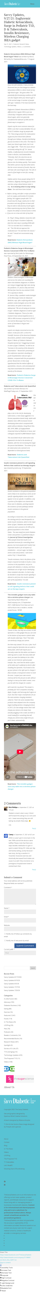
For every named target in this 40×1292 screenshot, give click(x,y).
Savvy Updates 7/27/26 (12, 987)
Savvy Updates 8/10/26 (12, 980)
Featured (16, 44)
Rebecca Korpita (24, 1120)
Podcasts (7, 1032)
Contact (6, 1142)
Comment (8, 887)
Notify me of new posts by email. (17, 941)
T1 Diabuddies (9, 1162)
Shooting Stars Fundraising (14, 1169)
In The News (8, 1022)
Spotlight (7, 1045)
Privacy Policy (10, 1236)
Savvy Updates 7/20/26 (12, 990)
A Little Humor (9, 999)
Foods (6, 1019)
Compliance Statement (13, 1243)
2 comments (26, 47)
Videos (19, 47)
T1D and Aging (9, 1052)
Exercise (7, 1012)
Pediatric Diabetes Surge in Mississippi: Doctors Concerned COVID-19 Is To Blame (22, 377)
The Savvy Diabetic (21, 1109)
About (6, 1139)
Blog (5, 1145)
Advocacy (7, 1002)
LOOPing (7, 1025)
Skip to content (5, 1262)
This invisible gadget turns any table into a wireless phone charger (22, 786)
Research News (24, 44)
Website (7, 925)
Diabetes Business (10, 1005)
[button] (0, 1265)
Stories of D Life (9, 1048)
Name (6, 908)
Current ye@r (9, 949)
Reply (34, 828)
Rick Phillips (13, 807)
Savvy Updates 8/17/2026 (12, 977)
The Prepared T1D (10, 1058)
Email (6, 917)
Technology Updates (10, 47)
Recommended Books (11, 1039)
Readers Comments (11, 1035)
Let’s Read (8, 1165)
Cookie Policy (10, 1245)
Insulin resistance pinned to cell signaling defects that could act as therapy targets (22, 586)
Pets (5, 1029)
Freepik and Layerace (13, 1127)
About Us (9, 1087)
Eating (6, 1009)
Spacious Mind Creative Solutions (15, 1116)
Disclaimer (9, 1241)
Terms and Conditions (13, 1238)
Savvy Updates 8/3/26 (11, 984)
